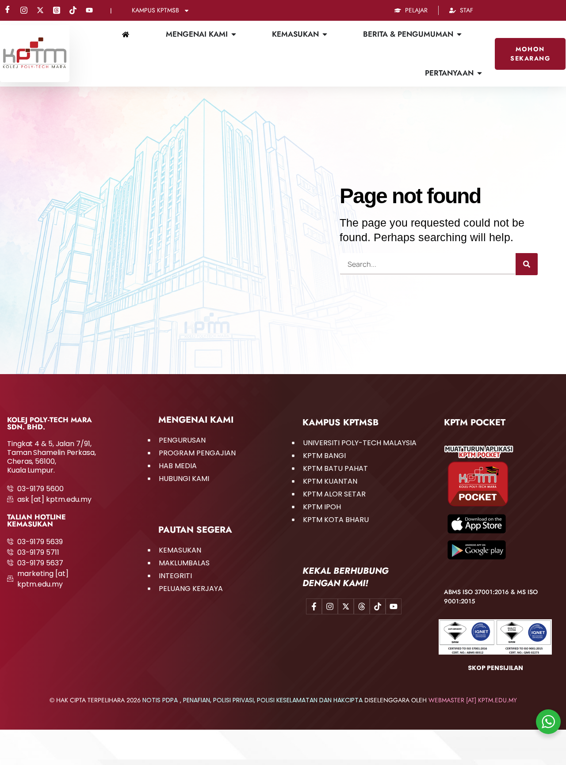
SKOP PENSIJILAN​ (495, 667)
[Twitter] (40, 10)
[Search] (527, 264)
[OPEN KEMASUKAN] (325, 34)
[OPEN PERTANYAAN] (479, 73)
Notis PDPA (160, 700)
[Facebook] (7, 10)
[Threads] (56, 10)
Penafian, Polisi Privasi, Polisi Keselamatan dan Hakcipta (273, 700)
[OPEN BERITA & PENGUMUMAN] (459, 34)
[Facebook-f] (314, 606)
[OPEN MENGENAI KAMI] (233, 34)
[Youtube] (89, 10)
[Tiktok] (73, 10)
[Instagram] (24, 10)
